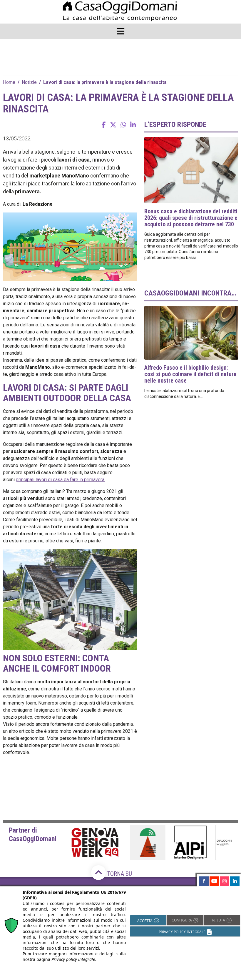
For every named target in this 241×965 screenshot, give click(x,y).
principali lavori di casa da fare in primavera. (60, 479)
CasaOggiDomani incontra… (190, 293)
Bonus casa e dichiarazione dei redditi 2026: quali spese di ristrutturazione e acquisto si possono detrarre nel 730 (190, 218)
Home (9, 82)
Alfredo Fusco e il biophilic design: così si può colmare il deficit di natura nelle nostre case (190, 374)
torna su (119, 873)
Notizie (29, 82)
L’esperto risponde (175, 124)
